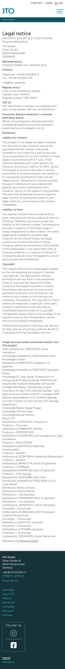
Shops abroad (10, 580)
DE (61, 3)
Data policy (8, 662)
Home (4, 20)
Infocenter (8, 610)
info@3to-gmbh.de (13, 575)
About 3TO (8, 594)
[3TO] (16, 11)
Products (7, 598)
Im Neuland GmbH (27, 540)
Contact (37, 3)
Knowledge (8, 589)
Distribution (8, 602)
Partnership (8, 606)
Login (49, 3)
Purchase (7, 615)
